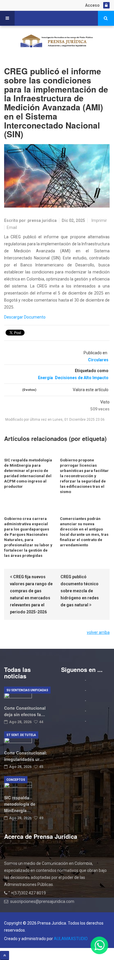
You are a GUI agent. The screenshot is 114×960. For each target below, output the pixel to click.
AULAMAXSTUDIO (71, 938)
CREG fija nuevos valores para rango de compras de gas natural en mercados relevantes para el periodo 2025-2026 (31, 594)
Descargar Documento (25, 317)
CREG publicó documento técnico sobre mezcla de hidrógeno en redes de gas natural (80, 590)
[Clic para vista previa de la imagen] (57, 176)
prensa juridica (42, 220)
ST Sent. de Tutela (21, 735)
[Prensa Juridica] (57, 42)
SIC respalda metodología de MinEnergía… (19, 804)
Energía (45, 377)
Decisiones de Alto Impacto (81, 377)
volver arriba (98, 632)
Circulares (98, 359)
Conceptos (15, 779)
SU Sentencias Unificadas (27, 690)
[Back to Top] (4, 955)
